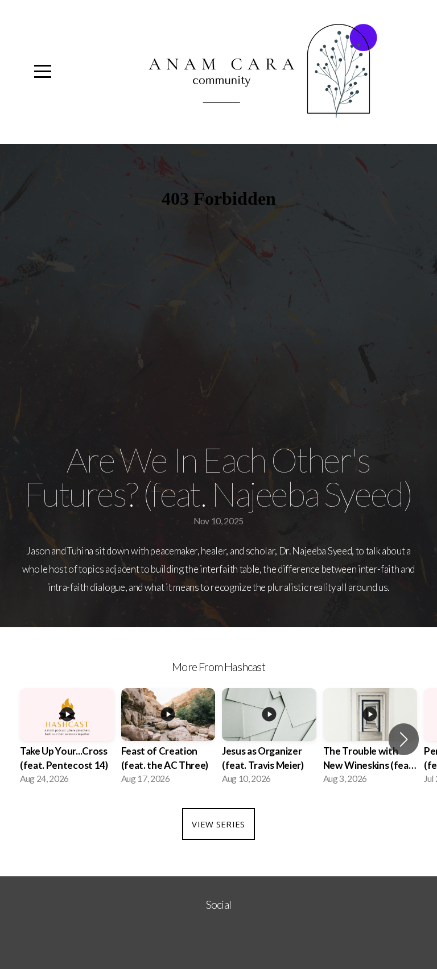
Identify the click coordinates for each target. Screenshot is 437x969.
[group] (67, 739)
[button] (403, 739)
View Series (218, 824)
